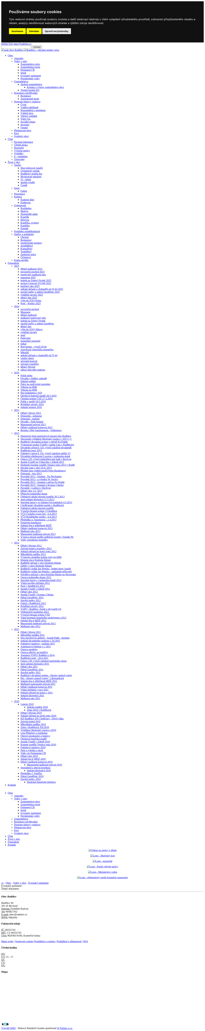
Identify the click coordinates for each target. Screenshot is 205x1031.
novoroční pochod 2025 (32, 271)
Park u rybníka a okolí (31, 750)
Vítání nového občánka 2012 (35, 583)
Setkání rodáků (28, 381)
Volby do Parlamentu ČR (33, 753)
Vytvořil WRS (8, 1028)
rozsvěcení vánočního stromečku (36, 349)
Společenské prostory (31, 243)
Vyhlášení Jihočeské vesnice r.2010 (38, 730)
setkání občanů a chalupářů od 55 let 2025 (41, 289)
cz (2, 883)
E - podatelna (21, 156)
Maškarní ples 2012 (30, 626)
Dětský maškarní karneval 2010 (36, 761)
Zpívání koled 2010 (30, 721)
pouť (22, 335)
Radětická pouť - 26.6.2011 (34, 658)
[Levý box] (103, 850)
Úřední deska (21, 145)
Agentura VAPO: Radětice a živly (37, 655)
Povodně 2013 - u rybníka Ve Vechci (39, 479)
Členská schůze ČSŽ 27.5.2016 (36, 398)
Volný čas (25, 119)
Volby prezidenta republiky (34, 539)
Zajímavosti (20, 205)
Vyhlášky (19, 153)
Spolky (17, 165)
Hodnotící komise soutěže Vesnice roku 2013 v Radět (47, 465)
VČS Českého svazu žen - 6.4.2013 (38, 514)
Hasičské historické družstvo (41, 782)
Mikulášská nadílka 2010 (33, 724)
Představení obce (22, 130)
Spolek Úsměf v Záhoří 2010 (35, 741)
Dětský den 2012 (29, 591)
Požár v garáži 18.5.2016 (33, 401)
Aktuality (19, 58)
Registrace (25, 95)
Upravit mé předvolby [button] (56, 31)
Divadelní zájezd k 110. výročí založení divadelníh (46, 447)
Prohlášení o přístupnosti (69, 941)
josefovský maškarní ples (33, 274)
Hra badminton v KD (31, 392)
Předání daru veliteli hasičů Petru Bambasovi (43, 470)
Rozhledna (25, 208)
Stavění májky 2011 (30, 672)
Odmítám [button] (34, 31)
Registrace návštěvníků (25, 93)
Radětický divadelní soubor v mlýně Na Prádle (44, 441)
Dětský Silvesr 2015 (30, 413)
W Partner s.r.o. (65, 1028)
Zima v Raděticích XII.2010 (34, 727)
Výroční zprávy (22, 150)
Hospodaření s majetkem (32, 110)
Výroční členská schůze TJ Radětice (38, 511)
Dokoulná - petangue (31, 416)
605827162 (7, 43)
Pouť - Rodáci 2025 (30, 303)
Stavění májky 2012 (30, 600)
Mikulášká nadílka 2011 (32, 635)
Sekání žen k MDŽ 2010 (33, 759)
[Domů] (30, 50)
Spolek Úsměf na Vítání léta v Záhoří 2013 (42, 462)
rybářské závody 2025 (31, 294)
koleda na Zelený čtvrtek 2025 (35, 280)
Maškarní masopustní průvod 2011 (37, 684)
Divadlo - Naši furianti (31, 421)
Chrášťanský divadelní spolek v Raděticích (42, 505)
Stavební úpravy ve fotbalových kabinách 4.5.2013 (46, 502)
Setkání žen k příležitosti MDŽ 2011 (38, 681)
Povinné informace (23, 142)
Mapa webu (7, 941)
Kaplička (25, 225)
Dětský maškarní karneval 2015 (36, 427)
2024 (16, 306)
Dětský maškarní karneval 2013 (36, 528)
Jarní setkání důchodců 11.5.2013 (37, 499)
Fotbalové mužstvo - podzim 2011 (37, 643)
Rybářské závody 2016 (32, 404)
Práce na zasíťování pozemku (35, 384)
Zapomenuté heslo (29, 98)
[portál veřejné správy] (102, 866)
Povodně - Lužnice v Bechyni (35, 488)
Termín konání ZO (29, 90)
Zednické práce (28, 254)
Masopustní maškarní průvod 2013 (38, 534)
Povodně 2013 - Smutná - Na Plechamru (41, 476)
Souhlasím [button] (17, 31)
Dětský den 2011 (29, 666)
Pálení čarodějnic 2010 (32, 776)
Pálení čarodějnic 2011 (31, 669)
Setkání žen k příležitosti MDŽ (36, 525)
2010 (16, 701)
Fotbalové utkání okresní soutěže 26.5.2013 (42, 496)
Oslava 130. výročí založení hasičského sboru (43, 661)
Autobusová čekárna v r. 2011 (35, 646)
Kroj (16, 133)
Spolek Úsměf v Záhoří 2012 (35, 588)
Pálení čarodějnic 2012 (32, 597)
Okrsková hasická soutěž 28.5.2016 (38, 395)
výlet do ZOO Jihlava (31, 329)
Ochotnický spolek (30, 170)
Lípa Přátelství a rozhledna (33, 733)
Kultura (18, 196)
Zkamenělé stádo (29, 214)
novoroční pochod (29, 309)
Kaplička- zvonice (29, 222)
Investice (24, 124)
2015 (16, 410)
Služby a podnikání (24, 234)
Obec (10, 55)
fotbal (23, 343)
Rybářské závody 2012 (32, 606)
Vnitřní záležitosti (29, 107)
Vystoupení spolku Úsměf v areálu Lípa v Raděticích (47, 444)
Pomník (24, 228)
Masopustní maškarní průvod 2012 (38, 623)
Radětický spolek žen (31, 173)
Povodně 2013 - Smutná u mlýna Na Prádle (42, 482)
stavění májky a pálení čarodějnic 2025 (40, 292)
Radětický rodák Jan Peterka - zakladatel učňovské (46, 571)
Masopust (25, 312)
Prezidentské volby (30, 78)
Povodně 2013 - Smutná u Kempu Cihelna (42, 485)
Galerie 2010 (27, 704)
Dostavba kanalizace (30, 522)
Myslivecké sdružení (30, 176)
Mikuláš (24, 352)
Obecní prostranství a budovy (35, 736)
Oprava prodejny (29, 649)
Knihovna (25, 202)
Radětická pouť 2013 (31, 450)
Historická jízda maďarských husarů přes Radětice (45, 436)
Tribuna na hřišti (28, 387)
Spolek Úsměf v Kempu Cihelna (36, 594)
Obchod (24, 237)
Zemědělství (26, 245)
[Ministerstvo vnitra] (102, 872)
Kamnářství (26, 248)
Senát (23, 72)
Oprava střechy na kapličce (34, 652)
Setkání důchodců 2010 (39, 770)
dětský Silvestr (27, 367)
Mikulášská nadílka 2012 (33, 554)
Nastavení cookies (24, 941)
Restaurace (26, 240)
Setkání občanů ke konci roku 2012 (38, 551)
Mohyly (24, 211)
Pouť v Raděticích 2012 (32, 586)
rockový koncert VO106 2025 (35, 283)
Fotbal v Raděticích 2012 (33, 603)
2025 (16, 266)
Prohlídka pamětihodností (27, 231)
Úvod (23, 104)
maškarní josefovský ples (33, 317)
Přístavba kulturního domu (33, 493)
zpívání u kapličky (29, 364)
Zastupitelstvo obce (30, 64)
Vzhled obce (26, 113)
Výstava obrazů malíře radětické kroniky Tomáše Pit (46, 537)
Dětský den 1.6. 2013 (31, 490)
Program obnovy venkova (27, 101)
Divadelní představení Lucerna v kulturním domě (45, 456)
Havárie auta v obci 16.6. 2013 (36, 467)
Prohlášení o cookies (45, 941)
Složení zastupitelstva (31, 84)
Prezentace (19, 194)
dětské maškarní (28, 315)
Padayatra (25, 338)
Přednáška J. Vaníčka (31, 773)
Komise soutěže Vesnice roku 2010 (38, 744)
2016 (16, 372)
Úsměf (23, 185)
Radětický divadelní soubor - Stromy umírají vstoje (46, 675)
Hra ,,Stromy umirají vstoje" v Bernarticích (42, 678)
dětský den (25, 326)
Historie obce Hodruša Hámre (35, 560)
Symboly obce (21, 136)
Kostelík (24, 217)
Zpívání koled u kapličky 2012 (36, 548)
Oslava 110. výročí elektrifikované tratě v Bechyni (45, 459)
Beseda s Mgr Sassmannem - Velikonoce (41, 430)
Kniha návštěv (21, 260)
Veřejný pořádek (28, 116)
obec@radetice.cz (22, 43)
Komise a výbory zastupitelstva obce (45, 87)
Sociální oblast (27, 121)
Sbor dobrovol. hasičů (31, 168)
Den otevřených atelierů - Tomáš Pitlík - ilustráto (45, 638)
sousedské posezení (30, 341)
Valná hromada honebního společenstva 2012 (43, 617)
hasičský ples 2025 (30, 286)
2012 (16, 542)
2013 (16, 433)
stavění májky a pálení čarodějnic (37, 323)
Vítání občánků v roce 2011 (34, 689)
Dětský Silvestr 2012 (31, 545)
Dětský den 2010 (29, 756)
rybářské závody (28, 332)
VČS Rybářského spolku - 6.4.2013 (38, 516)
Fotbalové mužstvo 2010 (32, 747)
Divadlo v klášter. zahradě (33, 378)
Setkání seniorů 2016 (31, 407)
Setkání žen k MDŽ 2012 (33, 620)
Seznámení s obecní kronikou (35, 767)
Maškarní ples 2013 (30, 531)
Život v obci (14, 162)
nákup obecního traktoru (32, 369)
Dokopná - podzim (30, 418)
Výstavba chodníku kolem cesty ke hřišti (41, 557)
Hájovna (24, 219)
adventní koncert (28, 361)
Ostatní (24, 127)
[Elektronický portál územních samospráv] (102, 877)
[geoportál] (102, 861)
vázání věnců (27, 358)
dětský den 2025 (28, 297)
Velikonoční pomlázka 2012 (34, 612)
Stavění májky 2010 (30, 779)
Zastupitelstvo (21, 81)
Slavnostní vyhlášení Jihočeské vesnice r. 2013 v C (46, 439)
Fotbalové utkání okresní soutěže (37, 508)
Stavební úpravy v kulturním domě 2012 (40, 580)
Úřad (10, 139)
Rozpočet (19, 147)
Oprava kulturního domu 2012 (35, 577)
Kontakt (12, 785)
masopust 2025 (28, 277)
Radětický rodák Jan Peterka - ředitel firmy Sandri (45, 568)
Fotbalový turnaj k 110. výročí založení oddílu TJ (45, 453)
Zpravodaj (19, 159)
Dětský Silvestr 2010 (31, 712)
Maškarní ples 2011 (30, 698)
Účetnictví (25, 257)
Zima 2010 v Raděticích (39, 710)
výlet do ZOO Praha (30, 300)
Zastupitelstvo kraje (30, 67)
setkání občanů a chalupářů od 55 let (38, 355)
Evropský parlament (30, 75)
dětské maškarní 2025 (31, 268)
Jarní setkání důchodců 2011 (34, 663)
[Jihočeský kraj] (102, 855)
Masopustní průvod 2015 (33, 424)
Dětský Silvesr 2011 (30, 632)
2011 (16, 629)
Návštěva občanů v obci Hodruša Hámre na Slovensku (48, 574)
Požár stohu (26, 375)
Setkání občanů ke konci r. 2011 (36, 692)
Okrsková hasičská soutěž (33, 738)
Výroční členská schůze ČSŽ (35, 614)
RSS (85, 941)
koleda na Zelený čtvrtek (32, 320)
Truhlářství (25, 251)
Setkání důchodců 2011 (32, 695)
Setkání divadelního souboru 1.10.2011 (40, 640)
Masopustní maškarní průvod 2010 (44, 764)
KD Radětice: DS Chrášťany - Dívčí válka (42, 718)
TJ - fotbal (25, 179)
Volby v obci (20, 61)
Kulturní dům (27, 199)
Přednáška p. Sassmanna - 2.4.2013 (38, 519)
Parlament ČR (27, 70)
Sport (17, 188)
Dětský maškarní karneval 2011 (36, 687)
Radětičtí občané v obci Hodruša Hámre (40, 563)
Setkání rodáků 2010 (37, 707)
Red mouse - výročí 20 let (33, 346)
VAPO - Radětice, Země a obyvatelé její (40, 609)
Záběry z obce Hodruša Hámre (36, 565)
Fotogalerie (13, 263)
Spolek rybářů (27, 182)
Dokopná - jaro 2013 (31, 473)
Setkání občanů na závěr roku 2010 (38, 715)
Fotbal (23, 191)
